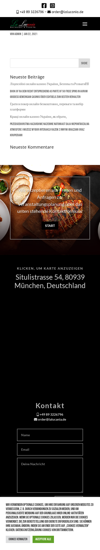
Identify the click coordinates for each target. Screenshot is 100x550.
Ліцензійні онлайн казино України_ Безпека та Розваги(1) (49, 84)
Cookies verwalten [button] (18, 539)
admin (17, 34)
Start (50, 226)
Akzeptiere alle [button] (43, 539)
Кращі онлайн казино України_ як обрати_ (38, 117)
